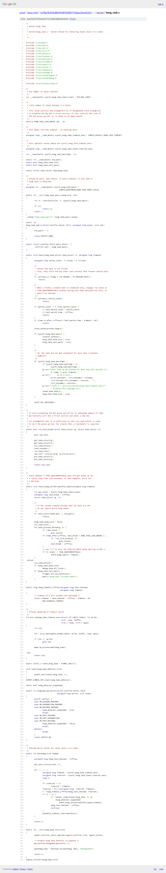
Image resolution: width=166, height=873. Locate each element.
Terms (30, 869)
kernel (100, 12)
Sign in (160, 4)
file (73, 19)
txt (155, 869)
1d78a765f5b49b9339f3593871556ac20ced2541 (66, 12)
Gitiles (15, 869)
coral (22, 12)
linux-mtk (32, 12)
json (161, 869)
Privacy (23, 869)
